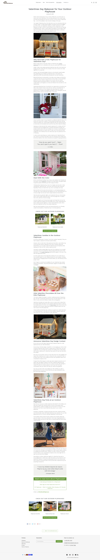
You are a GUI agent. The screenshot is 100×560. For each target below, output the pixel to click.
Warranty (24, 543)
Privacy (23, 545)
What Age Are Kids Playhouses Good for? (50, 484)
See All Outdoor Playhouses (50, 230)
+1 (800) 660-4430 (68, 540)
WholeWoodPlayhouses (74, 557)
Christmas (43, 181)
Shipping (23, 540)
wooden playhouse (45, 252)
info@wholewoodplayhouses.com (71, 542)
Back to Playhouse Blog (51, 530)
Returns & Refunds (26, 542)
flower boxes (53, 304)
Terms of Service (25, 546)
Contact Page (73, 545)
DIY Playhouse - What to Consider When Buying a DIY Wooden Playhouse (50, 488)
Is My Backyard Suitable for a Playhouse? (50, 481)
